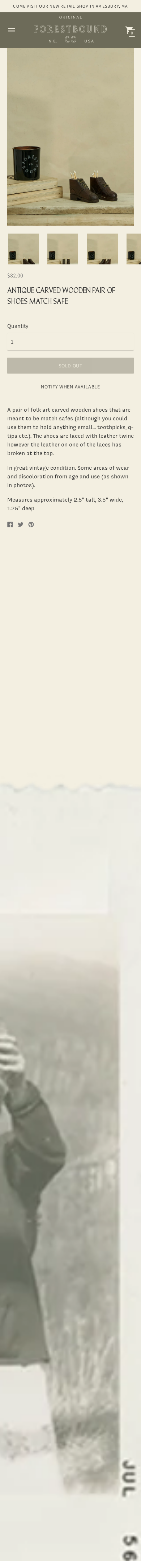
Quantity (17, 326)
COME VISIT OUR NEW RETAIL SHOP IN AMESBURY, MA (70, 6)
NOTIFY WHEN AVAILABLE (70, 386)
